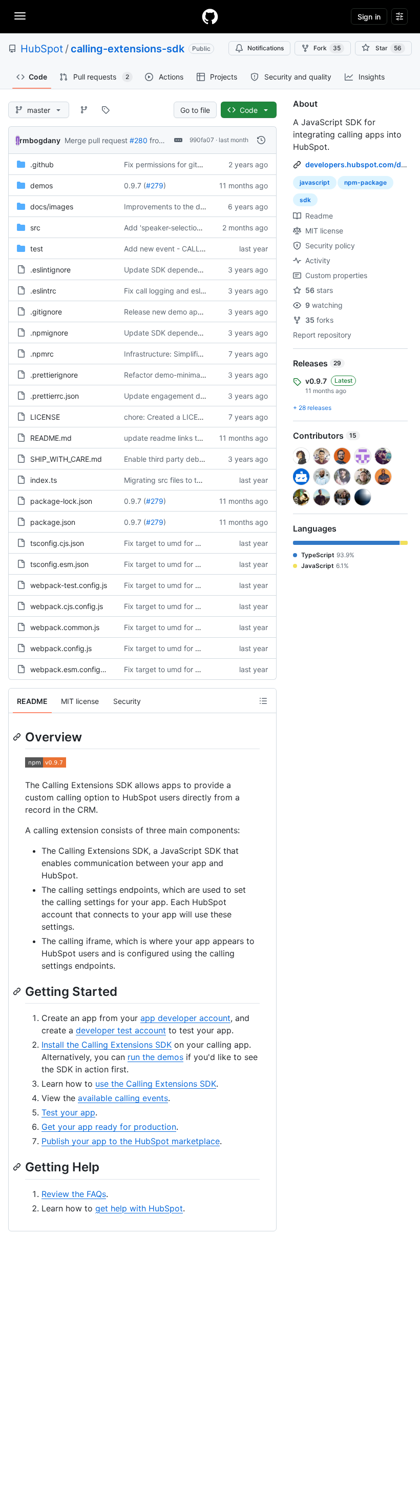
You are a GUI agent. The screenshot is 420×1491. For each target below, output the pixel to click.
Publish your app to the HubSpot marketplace (130, 1141)
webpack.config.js (61, 648)
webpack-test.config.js (68, 585)
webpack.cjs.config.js (66, 606)
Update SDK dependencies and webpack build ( (205, 269)
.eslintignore (50, 269)
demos (41, 185)
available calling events (123, 1098)
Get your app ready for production (108, 1127)
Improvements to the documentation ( (187, 206)
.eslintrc (43, 290)
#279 (154, 185)
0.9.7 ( (135, 185)
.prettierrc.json (54, 395)
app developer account (185, 1018)
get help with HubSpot (139, 1208)
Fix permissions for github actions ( (182, 164)
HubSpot (41, 49)
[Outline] (263, 701)
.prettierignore (54, 374)
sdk (305, 200)
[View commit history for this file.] (261, 140)
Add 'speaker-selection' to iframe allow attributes (205, 227)
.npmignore (49, 332)
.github (42, 164)
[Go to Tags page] (105, 110)
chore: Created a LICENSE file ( (176, 417)
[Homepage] (210, 16)
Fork (327, 48)
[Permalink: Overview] (18, 737)
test (36, 248)
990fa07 (202, 140)
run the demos (155, 1057)
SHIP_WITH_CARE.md (66, 459)
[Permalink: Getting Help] (18, 1167)
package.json (52, 522)
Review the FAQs (73, 1194)
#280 (139, 140)
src (35, 227)
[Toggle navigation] (20, 16)
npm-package (365, 182)
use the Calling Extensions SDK (155, 1083)
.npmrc (42, 353)
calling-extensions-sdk (127, 49)
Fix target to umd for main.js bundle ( (186, 543)
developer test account (121, 1030)
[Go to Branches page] (84, 110)
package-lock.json (61, 501)
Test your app (68, 1112)
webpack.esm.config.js (69, 669)
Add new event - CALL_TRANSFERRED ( (191, 248)
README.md (51, 438)
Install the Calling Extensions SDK (106, 1044)
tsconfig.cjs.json (57, 543)
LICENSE (45, 417)
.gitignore (46, 311)
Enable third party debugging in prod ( (188, 459)
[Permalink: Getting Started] (18, 991)
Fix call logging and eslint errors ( (179, 290)
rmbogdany (39, 140)
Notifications (265, 48)
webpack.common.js (64, 627)
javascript (315, 182)
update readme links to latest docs (182, 438)
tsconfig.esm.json (59, 564)
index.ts (43, 480)
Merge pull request (96, 140)
